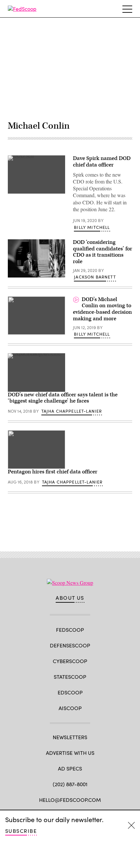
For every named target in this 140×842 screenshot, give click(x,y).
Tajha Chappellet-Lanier (71, 411)
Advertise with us (70, 752)
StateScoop (70, 676)
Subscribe (21, 830)
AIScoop (70, 708)
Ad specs (70, 768)
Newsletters (70, 737)
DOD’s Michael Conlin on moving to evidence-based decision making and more (102, 309)
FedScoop (70, 629)
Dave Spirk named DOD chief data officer (102, 161)
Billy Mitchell (92, 227)
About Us (70, 598)
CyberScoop (70, 661)
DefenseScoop (70, 645)
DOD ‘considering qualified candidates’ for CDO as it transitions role (102, 252)
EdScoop (70, 692)
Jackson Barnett (95, 277)
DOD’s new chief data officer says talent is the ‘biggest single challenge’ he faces (63, 398)
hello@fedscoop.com (70, 799)
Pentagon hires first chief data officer (52, 471)
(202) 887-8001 (70, 784)
